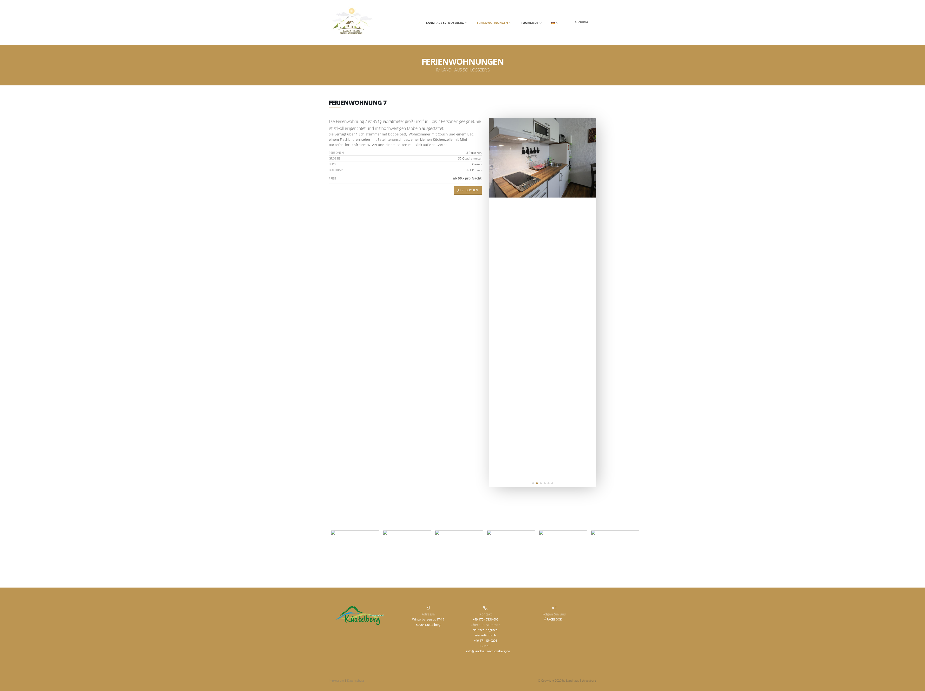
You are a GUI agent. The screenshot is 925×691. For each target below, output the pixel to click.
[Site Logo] (352, 22)
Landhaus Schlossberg (445, 23)
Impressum (336, 680)
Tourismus (529, 23)
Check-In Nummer (485, 624)
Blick (333, 164)
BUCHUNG (581, 22)
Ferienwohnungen (492, 23)
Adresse (428, 614)
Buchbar (336, 170)
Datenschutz (355, 680)
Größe (334, 158)
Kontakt (485, 614)
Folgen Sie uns (554, 614)
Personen (336, 153)
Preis (332, 178)
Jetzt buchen (467, 190)
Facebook (554, 619)
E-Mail (485, 646)
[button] (533, 483)
